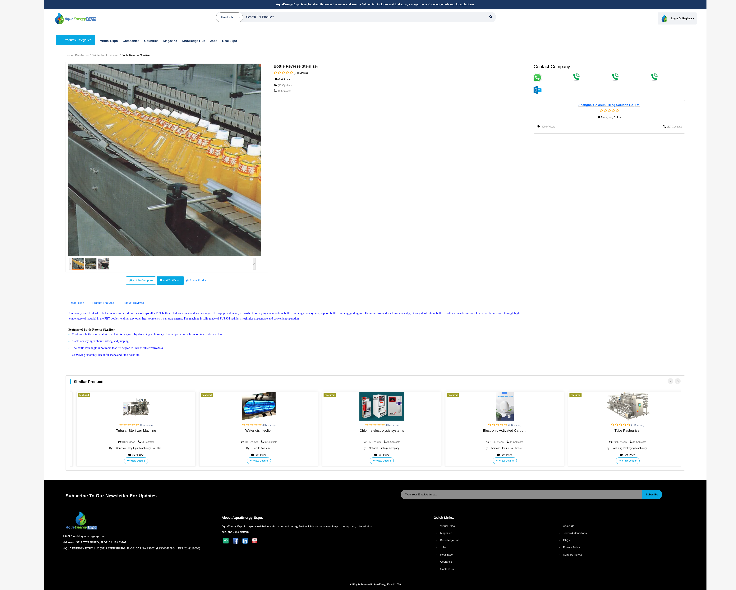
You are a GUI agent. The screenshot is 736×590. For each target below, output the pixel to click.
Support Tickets (572, 554)
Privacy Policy (571, 547)
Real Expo (446, 554)
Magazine (446, 532)
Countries (446, 561)
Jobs (443, 547)
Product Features (103, 302)
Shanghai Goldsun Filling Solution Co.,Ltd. (609, 105)
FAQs (566, 540)
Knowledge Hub (449, 540)
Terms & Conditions (575, 532)
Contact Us (447, 568)
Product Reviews (133, 302)
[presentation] (670, 381)
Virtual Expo (447, 525)
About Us (568, 525)
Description (77, 302)
